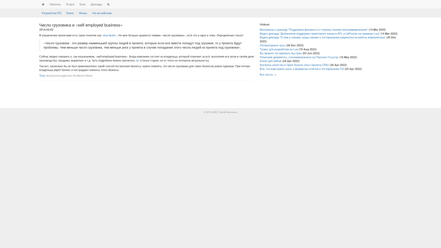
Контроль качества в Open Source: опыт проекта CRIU (294, 65)
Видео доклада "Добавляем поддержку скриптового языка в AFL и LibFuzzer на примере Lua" (320, 33)
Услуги (70, 4)
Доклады (96, 4)
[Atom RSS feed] (108, 4)
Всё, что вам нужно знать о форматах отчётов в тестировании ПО (302, 69)
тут (137, 60)
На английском (101, 13)
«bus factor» (109, 35)
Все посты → (268, 74)
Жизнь (83, 13)
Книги (70, 13)
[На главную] (43, 4)
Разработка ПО (51, 13)
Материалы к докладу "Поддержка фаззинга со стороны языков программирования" (314, 30)
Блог (83, 4)
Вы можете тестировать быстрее (281, 53)
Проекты (55, 4)
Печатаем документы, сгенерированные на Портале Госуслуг (299, 57)
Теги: (42, 76)
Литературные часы (272, 45)
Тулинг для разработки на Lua (279, 49)
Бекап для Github (271, 61)
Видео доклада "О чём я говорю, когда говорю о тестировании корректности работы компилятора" (323, 37)
